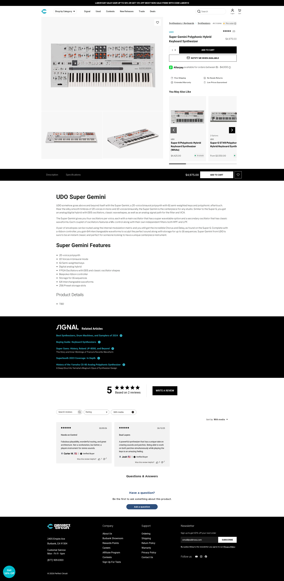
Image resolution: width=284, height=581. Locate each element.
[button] (9, 572)
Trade (142, 11)
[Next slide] (232, 130)
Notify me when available (205, 58)
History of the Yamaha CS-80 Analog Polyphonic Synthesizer (88, 364)
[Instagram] (201, 556)
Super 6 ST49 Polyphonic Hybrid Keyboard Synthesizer (226, 144)
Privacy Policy (229, 547)
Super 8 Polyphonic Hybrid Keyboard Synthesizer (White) (186, 146)
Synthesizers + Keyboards (181, 23)
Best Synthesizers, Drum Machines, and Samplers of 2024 (87, 335)
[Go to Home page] (44, 11)
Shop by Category (63, 11)
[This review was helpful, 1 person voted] (99, 459)
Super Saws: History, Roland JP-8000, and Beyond (83, 348)
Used (98, 11)
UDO (171, 32)
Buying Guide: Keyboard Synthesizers (76, 342)
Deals (152, 11)
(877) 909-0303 (55, 560)
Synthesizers (204, 23)
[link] (229, 31)
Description (52, 174)
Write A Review (165, 390)
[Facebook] (206, 556)
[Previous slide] (174, 130)
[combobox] (96, 412)
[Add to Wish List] (157, 22)
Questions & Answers (142, 476)
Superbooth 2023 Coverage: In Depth (76, 358)
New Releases (127, 11)
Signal (87, 11)
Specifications (73, 174)
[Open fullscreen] (47, 22)
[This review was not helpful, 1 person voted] (104, 458)
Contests (110, 11)
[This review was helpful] (157, 462)
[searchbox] (66, 412)
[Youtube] (196, 556)
